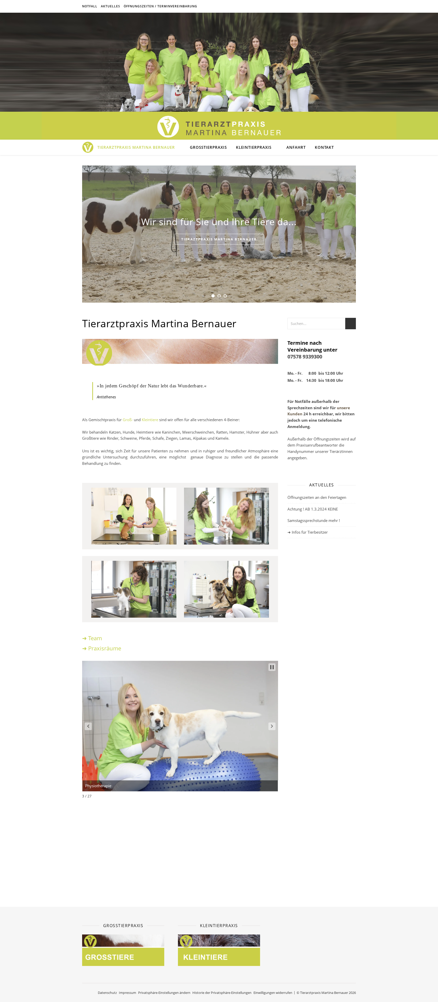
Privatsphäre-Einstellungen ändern (164, 992)
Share (299, 738)
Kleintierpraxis (253, 147)
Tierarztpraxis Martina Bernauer (136, 147)
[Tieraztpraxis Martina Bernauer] (219, 127)
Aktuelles (110, 6)
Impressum (127, 992)
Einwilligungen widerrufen (272, 992)
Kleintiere (150, 419)
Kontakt (324, 147)
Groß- (128, 419)
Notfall (89, 6)
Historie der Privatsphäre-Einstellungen (221, 992)
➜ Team (92, 638)
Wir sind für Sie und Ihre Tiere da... (219, 222)
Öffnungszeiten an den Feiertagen (316, 497)
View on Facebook (303, 731)
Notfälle (303, 401)
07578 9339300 (304, 356)
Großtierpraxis (208, 147)
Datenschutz (107, 992)
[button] (88, 726)
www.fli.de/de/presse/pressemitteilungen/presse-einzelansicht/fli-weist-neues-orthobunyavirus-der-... (334, 836)
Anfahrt (296, 147)
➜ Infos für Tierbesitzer (307, 532)
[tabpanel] (219, 234)
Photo (304, 722)
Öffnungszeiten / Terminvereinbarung (160, 6)
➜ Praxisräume (101, 648)
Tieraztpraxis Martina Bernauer (219, 239)
